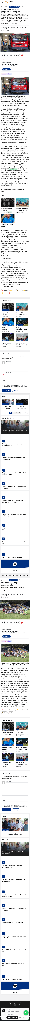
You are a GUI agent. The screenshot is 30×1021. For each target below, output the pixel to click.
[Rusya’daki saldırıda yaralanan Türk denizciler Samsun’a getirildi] (15, 469)
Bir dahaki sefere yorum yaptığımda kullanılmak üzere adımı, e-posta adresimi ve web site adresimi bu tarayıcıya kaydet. (16, 386)
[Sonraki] (26, 413)
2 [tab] (13, 412)
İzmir (2, 96)
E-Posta (4, 380)
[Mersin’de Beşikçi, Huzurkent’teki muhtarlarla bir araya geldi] (8, 404)
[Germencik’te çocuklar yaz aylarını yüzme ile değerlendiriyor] (22, 205)
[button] (18, 7)
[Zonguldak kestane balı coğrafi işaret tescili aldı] (15, 525)
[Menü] (2, 2)
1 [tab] (10, 412)
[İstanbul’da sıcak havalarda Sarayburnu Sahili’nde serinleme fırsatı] (15, 497)
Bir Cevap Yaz (6, 354)
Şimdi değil (21, 1017)
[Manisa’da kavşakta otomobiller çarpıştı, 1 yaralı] (15, 539)
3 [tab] (16, 412)
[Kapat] (27, 59)
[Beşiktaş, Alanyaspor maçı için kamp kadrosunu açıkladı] (7, 205)
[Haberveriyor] (9, 2)
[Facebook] (10, 1004)
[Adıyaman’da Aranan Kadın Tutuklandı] (15, 552)
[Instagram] (19, 1004)
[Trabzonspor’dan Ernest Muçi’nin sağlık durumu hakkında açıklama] (22, 340)
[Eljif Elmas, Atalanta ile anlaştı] (7, 220)
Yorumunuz (9, 361)
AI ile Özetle (8, 74)
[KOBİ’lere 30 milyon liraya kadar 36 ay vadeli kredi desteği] (15, 511)
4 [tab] (19, 412)
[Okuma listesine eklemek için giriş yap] (22, 55)
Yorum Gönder (6, 390)
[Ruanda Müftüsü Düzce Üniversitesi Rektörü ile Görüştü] (15, 483)
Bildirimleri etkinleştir (12, 1017)
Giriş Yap (16, 390)
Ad (3, 374)
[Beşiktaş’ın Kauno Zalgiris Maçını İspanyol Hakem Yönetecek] (8, 340)
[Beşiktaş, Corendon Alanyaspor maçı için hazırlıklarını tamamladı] (22, 325)
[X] (15, 1004)
